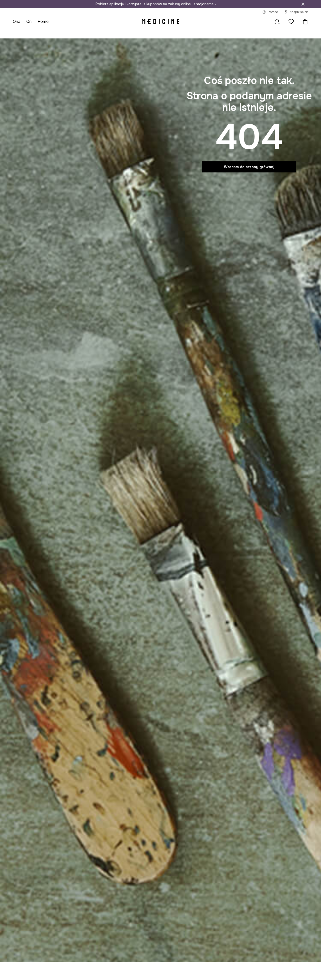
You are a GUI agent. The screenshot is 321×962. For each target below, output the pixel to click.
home (43, 21)
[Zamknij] (303, 4)
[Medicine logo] (160, 21)
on (29, 21)
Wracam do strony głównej (249, 167)
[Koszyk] (304, 21)
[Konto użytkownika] (277, 21)
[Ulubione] (291, 21)
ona (16, 21)
